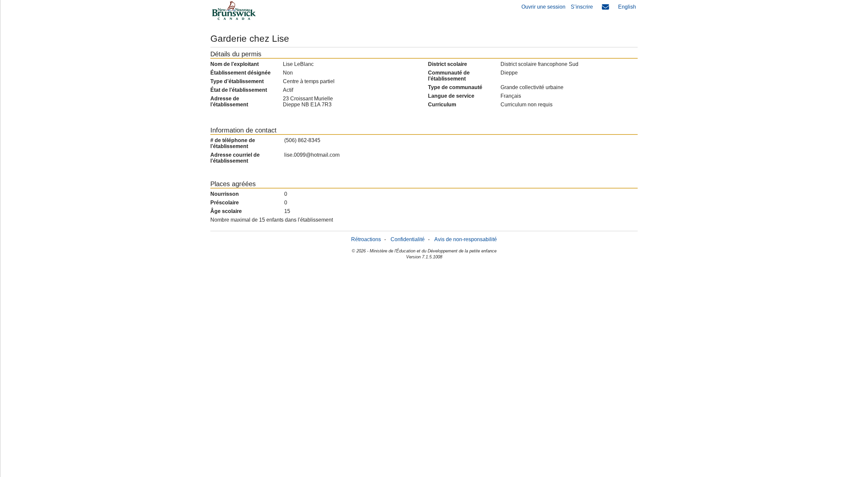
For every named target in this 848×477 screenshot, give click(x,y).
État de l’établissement (238, 90)
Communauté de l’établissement (449, 75)
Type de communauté (455, 87)
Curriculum (442, 104)
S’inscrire (582, 7)
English (627, 7)
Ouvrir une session (543, 7)
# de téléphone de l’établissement (232, 143)
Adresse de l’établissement (229, 101)
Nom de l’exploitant (234, 64)
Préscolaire (224, 202)
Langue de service (451, 96)
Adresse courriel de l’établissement (235, 158)
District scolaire (447, 64)
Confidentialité (408, 239)
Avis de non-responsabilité (465, 239)
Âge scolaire (226, 211)
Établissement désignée (240, 73)
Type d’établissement (237, 81)
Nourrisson (224, 194)
